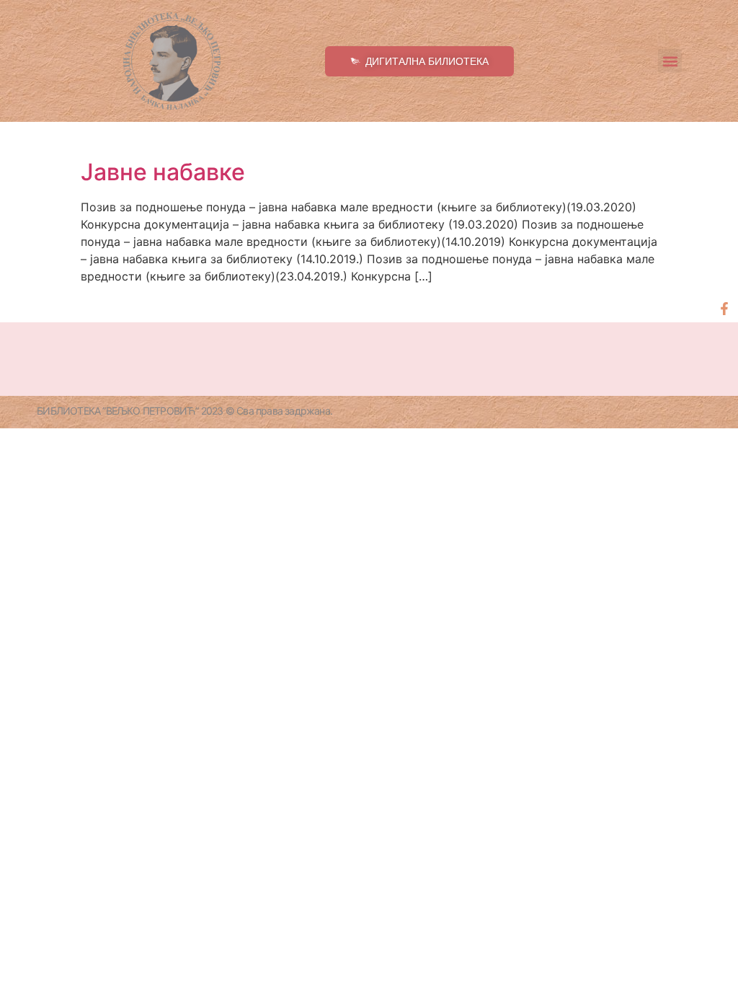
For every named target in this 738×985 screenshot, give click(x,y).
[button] (670, 61)
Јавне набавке (163, 172)
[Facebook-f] (724, 308)
